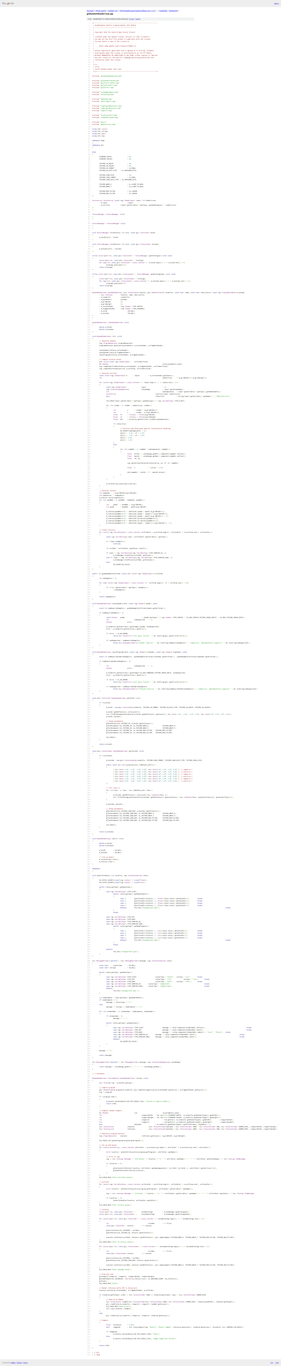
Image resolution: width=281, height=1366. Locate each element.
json (277, 1363)
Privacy (19, 1363)
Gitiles (13, 1363)
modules (163, 10)
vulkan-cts (113, 10)
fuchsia (90, 10)
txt (271, 1363)
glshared (173, 10)
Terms (25, 1363)
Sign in (276, 3)
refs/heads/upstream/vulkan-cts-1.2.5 (137, 10)
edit (138, 19)
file (131, 19)
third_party (100, 10)
